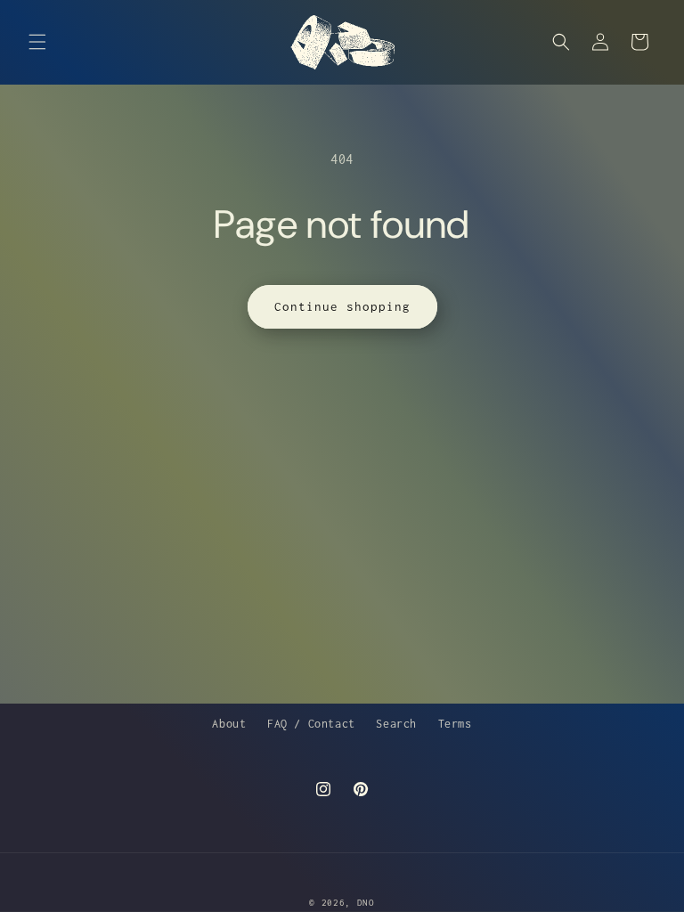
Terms (455, 723)
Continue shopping (342, 306)
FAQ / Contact (311, 723)
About (229, 723)
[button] (37, 41)
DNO (366, 903)
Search (396, 723)
